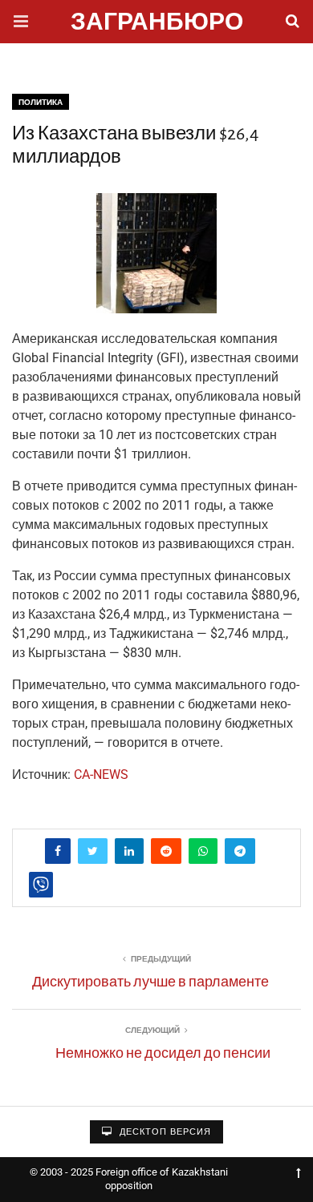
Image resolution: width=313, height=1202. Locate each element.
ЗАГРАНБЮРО (157, 23)
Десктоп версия (163, 1132)
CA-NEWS (101, 774)
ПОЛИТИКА (40, 102)
